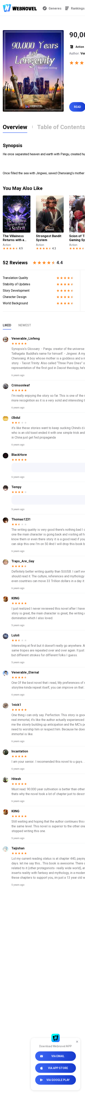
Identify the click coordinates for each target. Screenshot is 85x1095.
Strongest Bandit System (48, 238)
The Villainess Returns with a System (13, 238)
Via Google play (58, 1080)
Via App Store (58, 1068)
